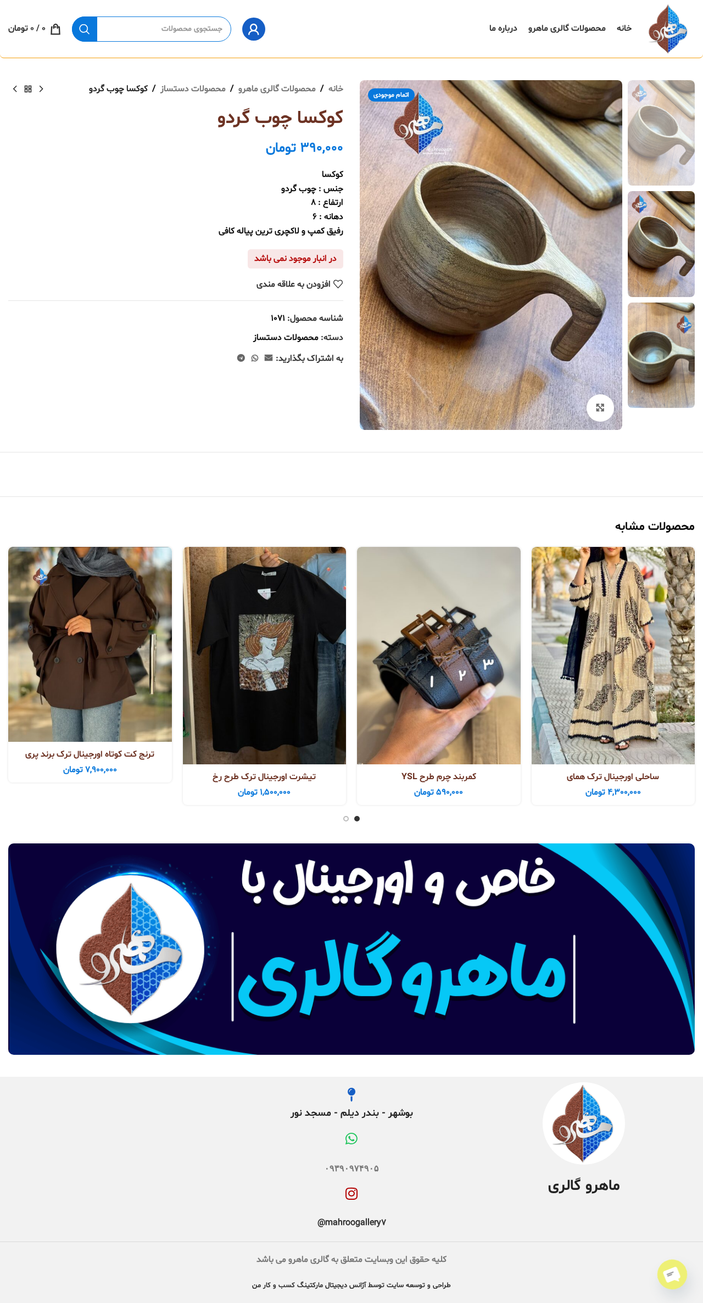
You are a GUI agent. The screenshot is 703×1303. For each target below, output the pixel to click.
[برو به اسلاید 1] (357, 818)
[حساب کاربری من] (254, 29)
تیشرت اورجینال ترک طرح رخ (264, 777)
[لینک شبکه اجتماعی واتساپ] (254, 359)
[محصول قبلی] (41, 89)
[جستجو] (84, 29)
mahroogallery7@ (351, 1223)
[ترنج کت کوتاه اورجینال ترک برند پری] (90, 644)
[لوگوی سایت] (669, 29)
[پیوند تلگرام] (241, 359)
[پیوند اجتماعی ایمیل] (268, 359)
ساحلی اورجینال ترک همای (613, 777)
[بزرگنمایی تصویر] (600, 408)
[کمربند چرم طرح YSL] (439, 655)
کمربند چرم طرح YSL (438, 777)
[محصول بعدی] (14, 89)
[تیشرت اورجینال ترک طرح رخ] (265, 655)
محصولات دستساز (193, 89)
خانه (335, 89)
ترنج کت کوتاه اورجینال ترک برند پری (89, 754)
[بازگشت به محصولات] (28, 89)
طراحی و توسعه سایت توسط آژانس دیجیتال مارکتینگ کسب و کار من (351, 1285)
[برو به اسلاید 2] (346, 818)
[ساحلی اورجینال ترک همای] (613, 655)
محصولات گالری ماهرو (277, 89)
